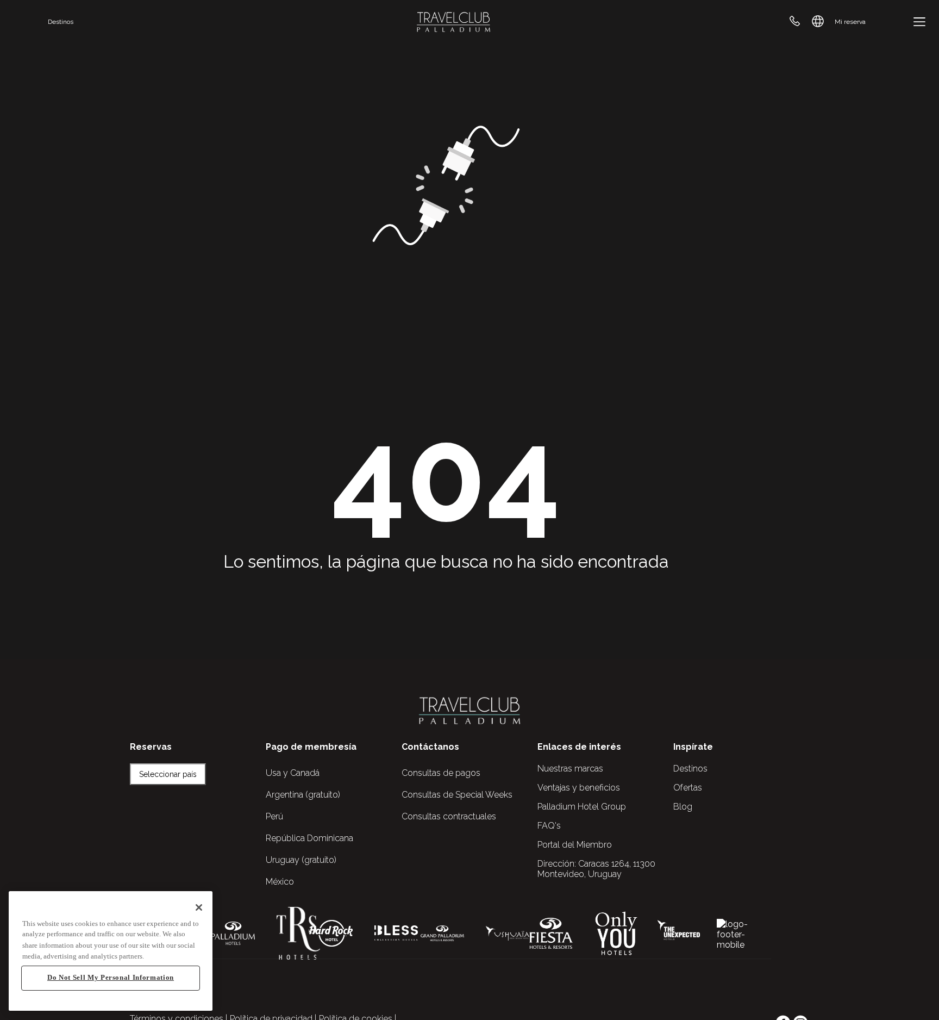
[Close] (199, 907)
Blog (682, 806)
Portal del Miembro (574, 844)
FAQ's (549, 825)
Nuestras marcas (570, 768)
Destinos (60, 22)
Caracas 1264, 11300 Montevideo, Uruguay (596, 869)
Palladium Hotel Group (581, 806)
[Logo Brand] (453, 21)
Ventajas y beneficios (578, 787)
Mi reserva (850, 22)
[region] (110, 951)
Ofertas (687, 787)
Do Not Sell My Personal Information (110, 978)
